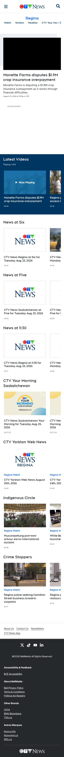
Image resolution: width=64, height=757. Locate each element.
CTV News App (12, 633)
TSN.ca (8, 717)
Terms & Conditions (14, 691)
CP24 (7, 709)
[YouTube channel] (35, 645)
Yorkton (19, 22)
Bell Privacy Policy (13, 687)
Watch (7, 22)
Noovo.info (10, 731)
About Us (9, 628)
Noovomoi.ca (11, 735)
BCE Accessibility (13, 673)
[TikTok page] (29, 645)
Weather (33, 22)
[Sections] (6, 6)
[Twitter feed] (22, 645)
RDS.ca (8, 739)
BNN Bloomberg (12, 713)
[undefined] (25, 189)
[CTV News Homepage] (32, 7)
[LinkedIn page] (42, 645)
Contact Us (22, 628)
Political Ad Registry (14, 695)
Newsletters (37, 628)
